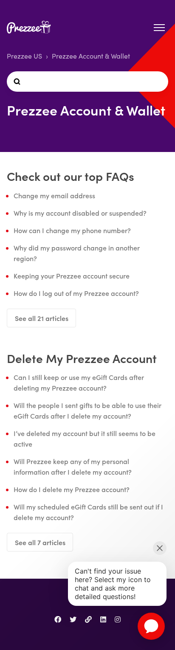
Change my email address (54, 195)
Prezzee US (24, 55)
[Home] (31, 28)
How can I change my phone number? (72, 230)
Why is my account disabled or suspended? (80, 212)
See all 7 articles (40, 542)
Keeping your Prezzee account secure (72, 275)
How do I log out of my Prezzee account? (76, 293)
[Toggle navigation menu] (159, 27)
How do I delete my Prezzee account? (72, 489)
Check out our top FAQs (70, 175)
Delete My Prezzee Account (82, 357)
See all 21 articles (41, 318)
